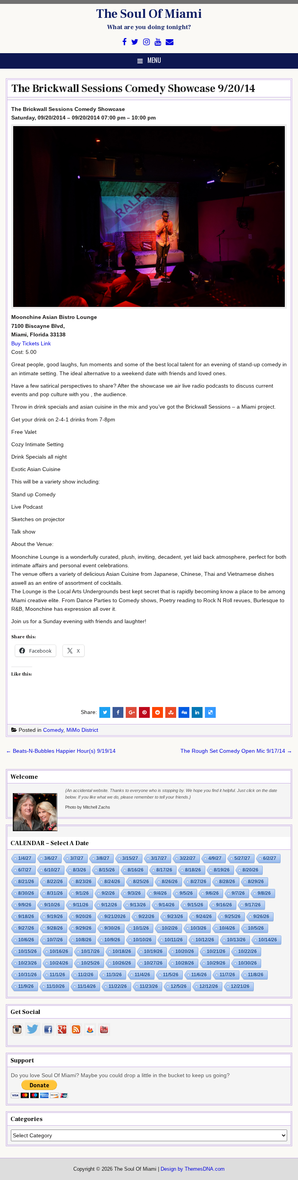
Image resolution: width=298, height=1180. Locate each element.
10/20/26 (184, 951)
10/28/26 (184, 963)
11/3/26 (114, 974)
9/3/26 (134, 893)
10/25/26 (90, 963)
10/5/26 (256, 928)
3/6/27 (50, 858)
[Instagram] (146, 42)
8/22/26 (55, 881)
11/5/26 (170, 974)
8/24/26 (112, 881)
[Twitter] (135, 42)
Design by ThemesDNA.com (193, 1169)
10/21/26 (216, 951)
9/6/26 (212, 893)
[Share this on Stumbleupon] (170, 712)
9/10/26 (52, 905)
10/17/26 (90, 951)
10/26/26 (122, 963)
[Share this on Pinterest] (144, 712)
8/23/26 (84, 881)
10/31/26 (27, 974)
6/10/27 (52, 870)
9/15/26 (195, 905)
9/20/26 (84, 916)
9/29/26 (84, 928)
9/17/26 (253, 905)
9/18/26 (26, 916)
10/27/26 (153, 963)
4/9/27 (215, 858)
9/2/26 (108, 893)
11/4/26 (142, 974)
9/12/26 (109, 905)
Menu (154, 60)
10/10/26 (142, 940)
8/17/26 (164, 870)
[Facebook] (124, 42)
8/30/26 (26, 893)
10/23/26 (27, 963)
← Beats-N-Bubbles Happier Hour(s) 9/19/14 (61, 751)
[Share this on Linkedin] (197, 712)
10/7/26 (55, 940)
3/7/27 (76, 858)
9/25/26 (233, 916)
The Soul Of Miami (149, 14)
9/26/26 (261, 916)
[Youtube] (157, 42)
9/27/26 (26, 928)
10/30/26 (247, 963)
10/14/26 (267, 940)
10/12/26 (205, 940)
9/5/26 (186, 893)
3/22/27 (188, 858)
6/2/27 (269, 858)
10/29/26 (216, 963)
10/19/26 (153, 951)
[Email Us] (169, 42)
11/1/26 (57, 974)
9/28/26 (55, 928)
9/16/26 (224, 905)
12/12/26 (208, 986)
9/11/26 (80, 905)
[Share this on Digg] (183, 712)
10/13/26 (236, 940)
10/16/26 (59, 951)
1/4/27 (24, 858)
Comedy (53, 730)
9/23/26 (175, 916)
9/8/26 (264, 893)
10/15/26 (27, 951)
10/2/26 (170, 928)
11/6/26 (199, 974)
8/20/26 (250, 870)
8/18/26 (193, 870)
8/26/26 (170, 881)
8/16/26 (136, 870)
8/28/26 (227, 881)
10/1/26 (141, 928)
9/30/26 (112, 928)
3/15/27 (130, 858)
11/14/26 (87, 986)
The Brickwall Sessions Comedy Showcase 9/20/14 (133, 88)
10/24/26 (59, 963)
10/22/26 (247, 951)
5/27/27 (242, 858)
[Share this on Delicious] (210, 712)
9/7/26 (238, 893)
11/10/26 (56, 986)
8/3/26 (79, 870)
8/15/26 (107, 870)
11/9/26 (26, 986)
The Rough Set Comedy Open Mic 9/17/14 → (236, 751)
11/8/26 (255, 974)
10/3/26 (198, 928)
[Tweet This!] (104, 712)
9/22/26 (146, 916)
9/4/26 (160, 893)
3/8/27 (102, 858)
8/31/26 (55, 893)
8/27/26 (198, 881)
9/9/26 (24, 905)
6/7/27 (24, 870)
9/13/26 (138, 905)
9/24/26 (204, 916)
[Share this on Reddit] (157, 712)
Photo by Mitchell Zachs (87, 807)
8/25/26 (141, 881)
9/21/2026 (115, 916)
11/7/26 (227, 974)
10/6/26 (26, 940)
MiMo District (82, 730)
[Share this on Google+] (131, 712)
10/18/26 (122, 951)
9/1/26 (82, 893)
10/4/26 (227, 928)
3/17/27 (159, 858)
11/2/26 (86, 974)
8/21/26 (26, 881)
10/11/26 (174, 940)
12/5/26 (179, 986)
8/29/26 (256, 881)
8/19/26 (222, 870)
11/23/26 (149, 986)
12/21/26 (240, 986)
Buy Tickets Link (31, 343)
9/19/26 (55, 916)
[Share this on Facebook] (118, 712)
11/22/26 (118, 986)
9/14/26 (167, 905)
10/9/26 (112, 940)
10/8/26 (84, 940)
